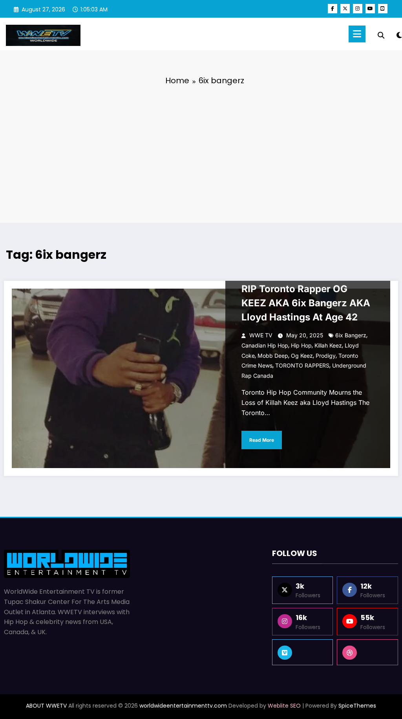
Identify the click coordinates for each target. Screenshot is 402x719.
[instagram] (357, 8)
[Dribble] (367, 652)
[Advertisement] (201, 152)
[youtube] (370, 8)
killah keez (328, 345)
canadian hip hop (264, 345)
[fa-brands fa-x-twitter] (345, 8)
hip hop (301, 345)
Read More (261, 440)
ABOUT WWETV (46, 706)
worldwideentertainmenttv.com (183, 706)
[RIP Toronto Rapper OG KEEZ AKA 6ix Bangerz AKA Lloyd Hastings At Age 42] (201, 378)
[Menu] (357, 34)
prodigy (326, 355)
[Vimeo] (302, 652)
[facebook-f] (332, 8)
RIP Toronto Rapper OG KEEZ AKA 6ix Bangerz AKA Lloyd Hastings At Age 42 (305, 303)
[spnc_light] (399, 34)
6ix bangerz (350, 335)
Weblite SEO (284, 706)
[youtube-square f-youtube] (382, 8)
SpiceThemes (357, 706)
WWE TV (260, 335)
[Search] (381, 35)
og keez (302, 355)
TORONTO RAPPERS (302, 365)
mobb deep (273, 355)
